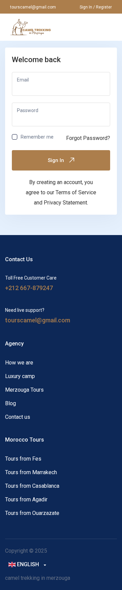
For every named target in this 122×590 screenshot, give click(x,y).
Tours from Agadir (26, 499)
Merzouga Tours (24, 390)
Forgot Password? (88, 138)
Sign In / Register (96, 7)
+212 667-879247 (29, 287)
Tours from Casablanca (32, 486)
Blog (10, 403)
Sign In (56, 160)
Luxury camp (20, 376)
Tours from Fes (23, 458)
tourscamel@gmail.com (33, 7)
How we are (19, 362)
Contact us (17, 417)
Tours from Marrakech (31, 472)
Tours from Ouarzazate (32, 513)
